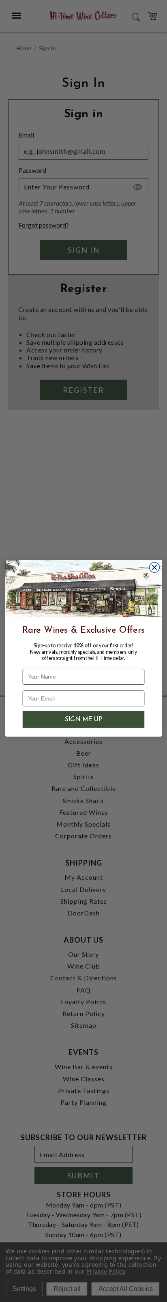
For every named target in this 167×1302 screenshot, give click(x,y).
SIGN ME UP (84, 720)
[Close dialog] (155, 568)
